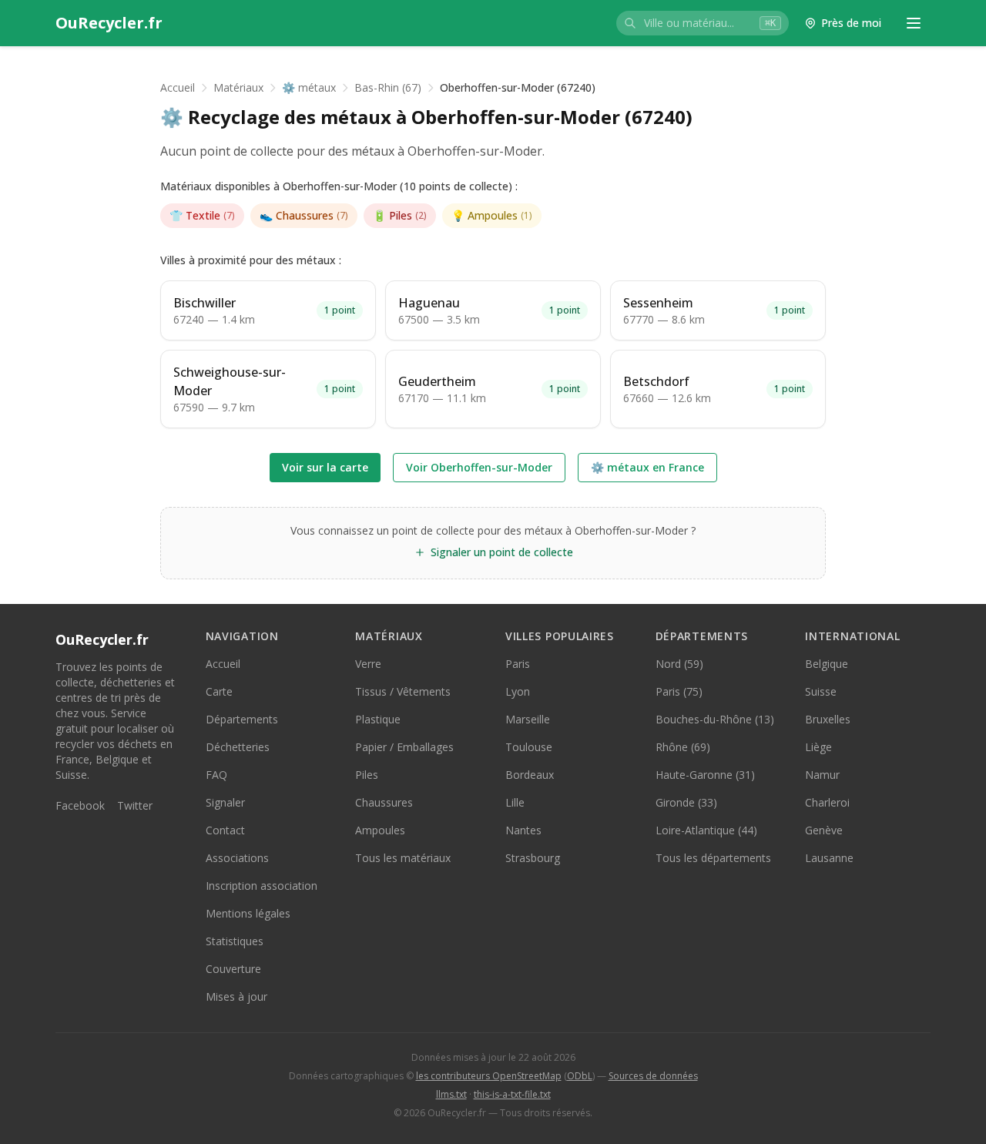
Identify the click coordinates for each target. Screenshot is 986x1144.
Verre (368, 663)
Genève (824, 830)
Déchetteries (238, 747)
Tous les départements (713, 857)
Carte (219, 691)
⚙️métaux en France (647, 467)
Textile (202, 215)
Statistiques (234, 941)
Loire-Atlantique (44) (706, 830)
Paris (517, 663)
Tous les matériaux (403, 857)
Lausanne (829, 857)
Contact (225, 830)
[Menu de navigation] (914, 23)
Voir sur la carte (325, 467)
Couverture (233, 968)
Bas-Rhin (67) (387, 87)
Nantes (523, 830)
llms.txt (451, 1094)
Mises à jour (236, 996)
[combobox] (702, 23)
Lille (515, 802)
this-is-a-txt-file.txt (512, 1094)
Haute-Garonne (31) (705, 774)
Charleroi (827, 802)
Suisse (821, 691)
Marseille (527, 719)
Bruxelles (827, 719)
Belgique (826, 663)
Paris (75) (679, 691)
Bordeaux (529, 774)
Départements (242, 719)
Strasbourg (532, 857)
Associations (237, 857)
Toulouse (528, 747)
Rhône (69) (683, 747)
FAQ (216, 774)
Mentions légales (248, 913)
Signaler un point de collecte (502, 552)
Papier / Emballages (404, 747)
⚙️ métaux (309, 87)
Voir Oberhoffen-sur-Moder (479, 467)
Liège (818, 747)
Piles (400, 215)
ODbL (579, 1075)
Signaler (225, 802)
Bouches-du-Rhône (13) (715, 719)
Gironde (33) (686, 802)
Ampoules (491, 215)
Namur (822, 774)
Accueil (177, 87)
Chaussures (304, 215)
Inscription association (261, 885)
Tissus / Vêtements (403, 691)
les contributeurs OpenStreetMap (489, 1075)
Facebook (80, 805)
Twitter (135, 805)
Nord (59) (679, 663)
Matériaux (238, 87)
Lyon (517, 691)
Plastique (378, 719)
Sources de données (653, 1075)
